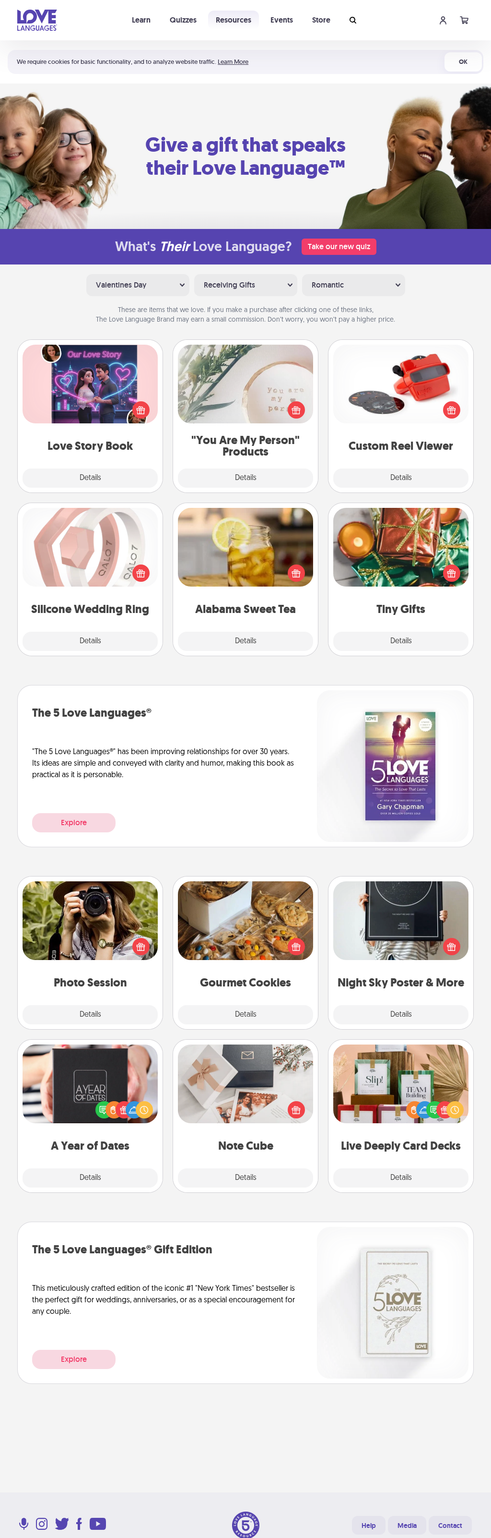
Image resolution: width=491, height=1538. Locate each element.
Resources (233, 20)
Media (407, 1525)
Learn (141, 20)
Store (321, 20)
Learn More (233, 62)
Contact (450, 1525)
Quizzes (183, 20)
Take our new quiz (339, 246)
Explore (74, 822)
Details (90, 478)
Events (281, 20)
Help (369, 1525)
